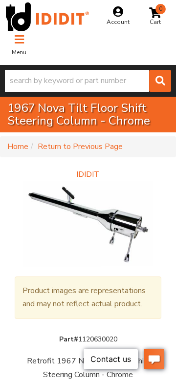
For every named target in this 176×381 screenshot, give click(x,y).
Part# (68, 339)
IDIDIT (88, 174)
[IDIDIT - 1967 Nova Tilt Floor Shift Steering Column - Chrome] (88, 224)
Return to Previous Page (80, 146)
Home (17, 146)
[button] (88, 81)
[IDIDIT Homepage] (47, 16)
